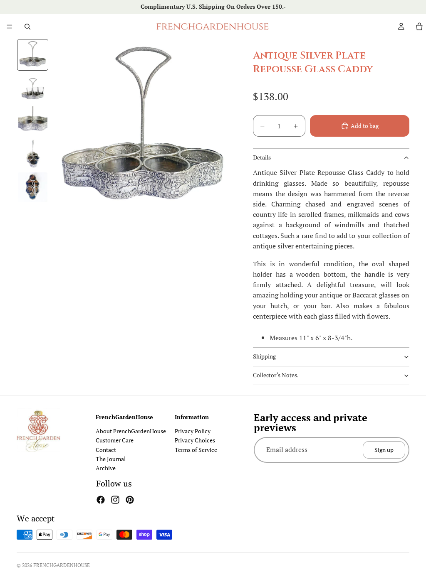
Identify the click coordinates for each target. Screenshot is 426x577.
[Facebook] (101, 500)
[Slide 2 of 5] (33, 88)
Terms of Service (196, 450)
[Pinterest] (130, 500)
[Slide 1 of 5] (33, 55)
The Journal (111, 459)
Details (262, 158)
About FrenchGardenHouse (131, 431)
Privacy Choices (195, 440)
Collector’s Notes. (276, 375)
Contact (106, 450)
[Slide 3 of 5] (33, 121)
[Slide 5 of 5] (33, 187)
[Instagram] (115, 500)
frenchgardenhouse (61, 565)
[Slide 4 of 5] (33, 154)
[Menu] (9, 26)
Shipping (264, 357)
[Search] (27, 26)
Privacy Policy (193, 431)
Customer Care (115, 440)
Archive (106, 468)
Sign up (384, 450)
